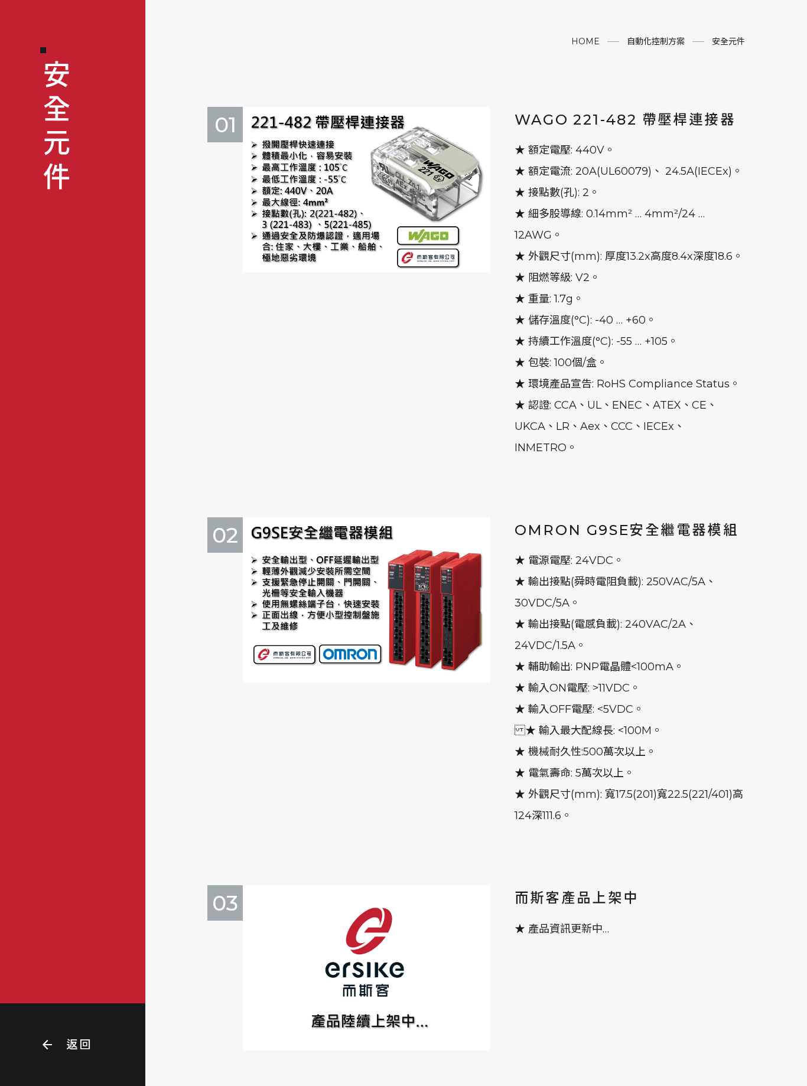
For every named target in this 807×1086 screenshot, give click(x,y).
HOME (585, 41)
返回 (66, 1044)
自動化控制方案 (656, 41)
